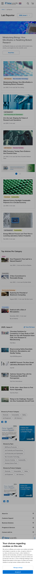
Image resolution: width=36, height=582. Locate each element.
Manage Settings (17, 567)
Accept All (18, 572)
